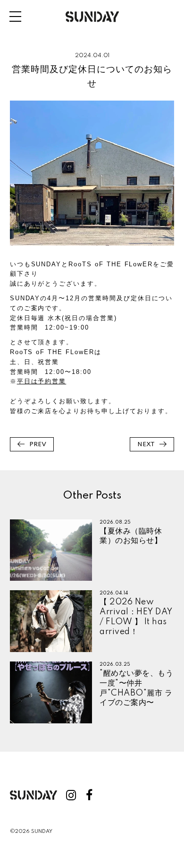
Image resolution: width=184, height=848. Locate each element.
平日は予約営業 (42, 381)
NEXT (146, 444)
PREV (37, 444)
